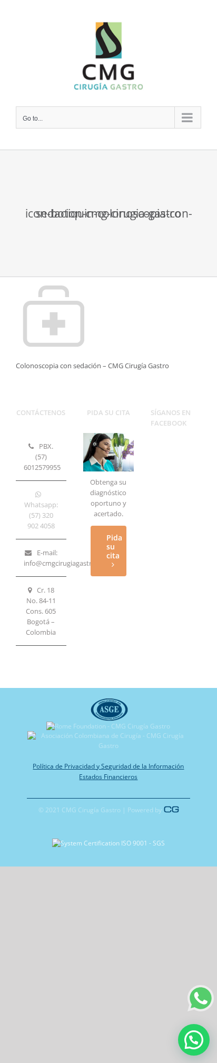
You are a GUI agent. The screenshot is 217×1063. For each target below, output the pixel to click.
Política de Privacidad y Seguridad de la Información (108, 766)
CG (171, 809)
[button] (194, 1040)
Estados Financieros (108, 776)
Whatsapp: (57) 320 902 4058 (41, 515)
